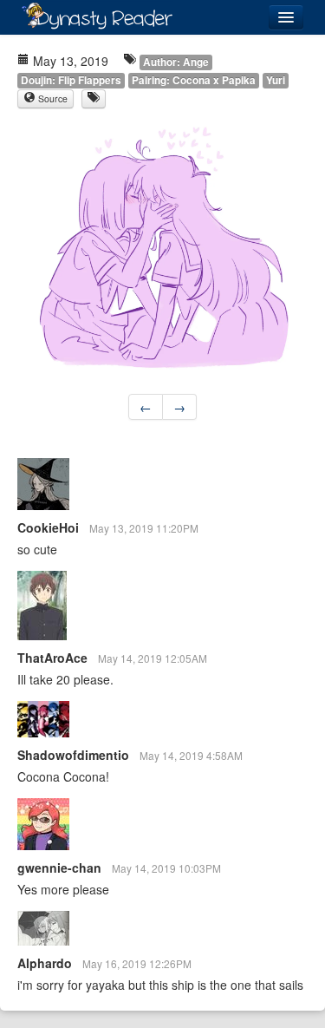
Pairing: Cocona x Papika (194, 80)
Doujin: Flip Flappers (71, 80)
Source (52, 98)
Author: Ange (176, 62)
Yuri (275, 80)
